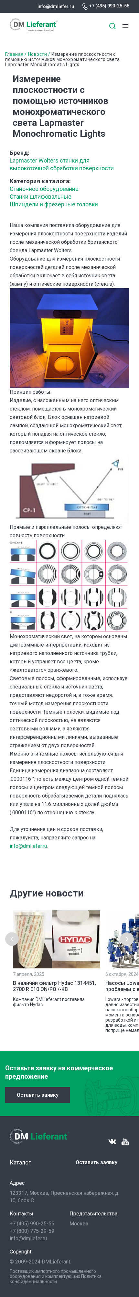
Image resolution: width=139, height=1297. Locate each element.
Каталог (20, 1162)
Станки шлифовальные (40, 196)
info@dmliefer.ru (55, 6)
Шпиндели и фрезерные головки (54, 204)
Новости (37, 54)
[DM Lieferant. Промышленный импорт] (34, 29)
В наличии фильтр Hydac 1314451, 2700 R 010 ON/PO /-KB (54, 986)
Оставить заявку (38, 1095)
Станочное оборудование (44, 188)
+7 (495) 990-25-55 (109, 5)
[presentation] (12, 939)
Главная (14, 54)
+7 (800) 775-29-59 (32, 1231)
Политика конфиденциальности (56, 1279)
